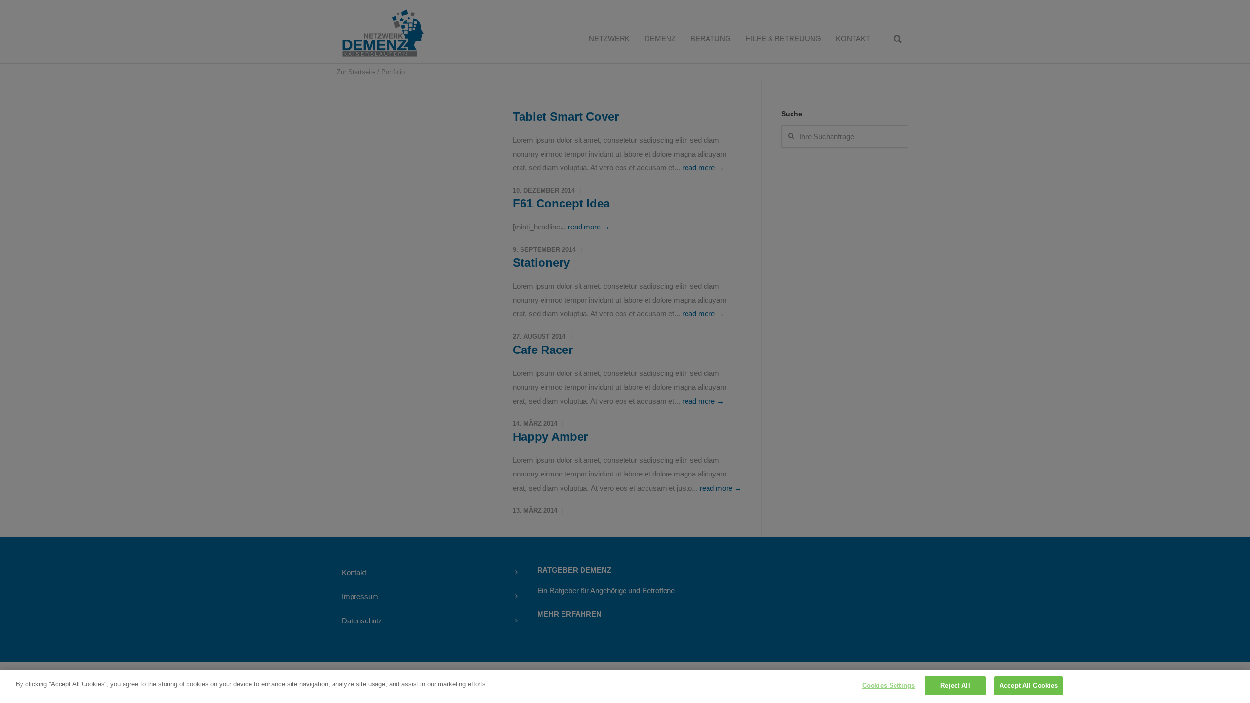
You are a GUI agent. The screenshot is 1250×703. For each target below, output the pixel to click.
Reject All (955, 685)
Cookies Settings (888, 685)
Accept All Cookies (1029, 685)
